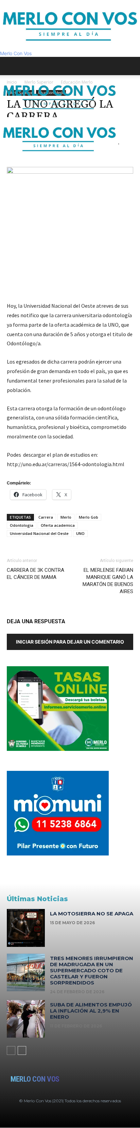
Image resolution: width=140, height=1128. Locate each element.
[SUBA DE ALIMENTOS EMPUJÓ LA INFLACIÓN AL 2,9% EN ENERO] (26, 1019)
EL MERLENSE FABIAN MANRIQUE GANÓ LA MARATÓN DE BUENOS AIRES (108, 580)
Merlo (65, 517)
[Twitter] (18, 162)
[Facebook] (8, 162)
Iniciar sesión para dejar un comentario (70, 642)
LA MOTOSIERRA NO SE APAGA (91, 913)
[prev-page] (11, 1050)
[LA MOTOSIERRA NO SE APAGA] (26, 928)
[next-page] (22, 1050)
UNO (80, 533)
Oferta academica (58, 525)
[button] (11, 66)
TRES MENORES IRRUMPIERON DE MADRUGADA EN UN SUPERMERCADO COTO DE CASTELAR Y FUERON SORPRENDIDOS (91, 970)
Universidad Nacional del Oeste (39, 533)
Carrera (45, 517)
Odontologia (21, 525)
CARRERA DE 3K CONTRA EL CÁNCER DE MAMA (35, 573)
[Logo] (59, 113)
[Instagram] (13, 162)
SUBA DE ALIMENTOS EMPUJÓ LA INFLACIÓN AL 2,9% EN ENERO (91, 1010)
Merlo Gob (88, 517)
